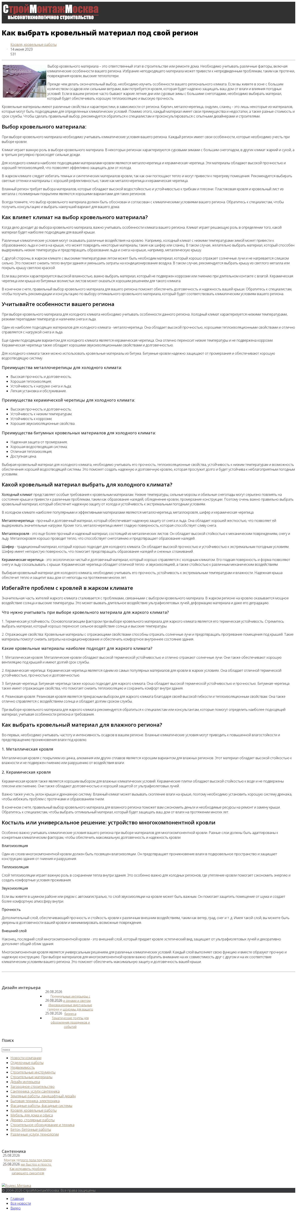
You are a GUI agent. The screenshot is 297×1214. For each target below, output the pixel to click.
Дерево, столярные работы (32, 1120)
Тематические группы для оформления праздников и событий (70, 1022)
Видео (15, 92)
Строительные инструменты (32, 1072)
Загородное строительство (32, 1086)
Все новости (20, 70)
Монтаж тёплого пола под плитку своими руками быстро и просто (27, 1162)
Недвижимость (22, 1067)
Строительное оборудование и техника (42, 1124)
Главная (17, 1198)
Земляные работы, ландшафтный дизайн (43, 1096)
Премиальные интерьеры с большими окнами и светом (70, 998)
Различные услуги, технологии (34, 1134)
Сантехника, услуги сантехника (35, 1091)
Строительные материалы (31, 1077)
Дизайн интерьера (25, 1081)
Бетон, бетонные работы (30, 1129)
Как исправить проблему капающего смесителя (28, 1171)
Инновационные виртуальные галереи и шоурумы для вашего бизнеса (70, 1009)
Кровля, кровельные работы (33, 44)
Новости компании (25, 1057)
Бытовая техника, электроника (35, 1100)
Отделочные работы (26, 1062)
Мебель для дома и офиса (31, 1115)
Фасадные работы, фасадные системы (41, 1105)
